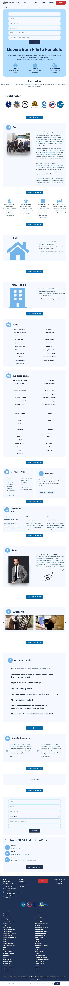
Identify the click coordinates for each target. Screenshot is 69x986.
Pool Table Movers (20, 336)
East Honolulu (49, 429)
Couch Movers (20, 363)
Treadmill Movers (20, 360)
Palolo (49, 417)
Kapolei (49, 440)
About (21, 879)
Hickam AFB (20, 429)
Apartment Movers (19, 343)
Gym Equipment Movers (49, 357)
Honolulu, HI (6, 912)
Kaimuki (20, 420)
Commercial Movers (19, 329)
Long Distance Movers (20, 332)
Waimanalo (49, 443)
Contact (21, 881)
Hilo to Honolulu (19, 387)
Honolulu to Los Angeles (49, 404)
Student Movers (19, 339)
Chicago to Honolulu (49, 383)
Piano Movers (49, 336)
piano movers (53, 150)
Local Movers (19, 357)
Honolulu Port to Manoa (49, 387)
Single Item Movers (49, 360)
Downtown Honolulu (19, 413)
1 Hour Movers (20, 353)
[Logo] (11, 2)
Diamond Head (20, 433)
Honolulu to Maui (49, 380)
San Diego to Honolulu (49, 397)
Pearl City (49, 450)
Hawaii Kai (20, 454)
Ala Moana (49, 410)
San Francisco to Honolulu (20, 380)
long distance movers (49, 154)
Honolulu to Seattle (19, 394)
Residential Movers (19, 346)
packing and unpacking (49, 152)
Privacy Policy (23, 884)
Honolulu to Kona (19, 383)
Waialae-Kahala (19, 443)
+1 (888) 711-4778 (27, 2)
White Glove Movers (19, 350)
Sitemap (21, 886)
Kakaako (49, 413)
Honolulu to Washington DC (49, 394)
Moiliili (49, 420)
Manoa (49, 436)
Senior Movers (49, 346)
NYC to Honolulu (19, 404)
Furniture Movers (49, 332)
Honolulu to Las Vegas (49, 401)
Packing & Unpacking (49, 350)
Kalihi (19, 424)
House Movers (49, 343)
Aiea (20, 450)
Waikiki (20, 410)
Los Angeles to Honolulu (19, 397)
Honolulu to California (20, 390)
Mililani (20, 440)
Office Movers (49, 329)
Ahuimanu (20, 447)
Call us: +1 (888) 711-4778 (34, 117)
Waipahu (49, 433)
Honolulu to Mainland (20, 401)
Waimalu (19, 436)
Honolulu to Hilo (49, 390)
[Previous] (3, 623)
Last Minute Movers (49, 353)
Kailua (49, 447)
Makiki (19, 417)
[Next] (65, 623)
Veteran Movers (49, 339)
